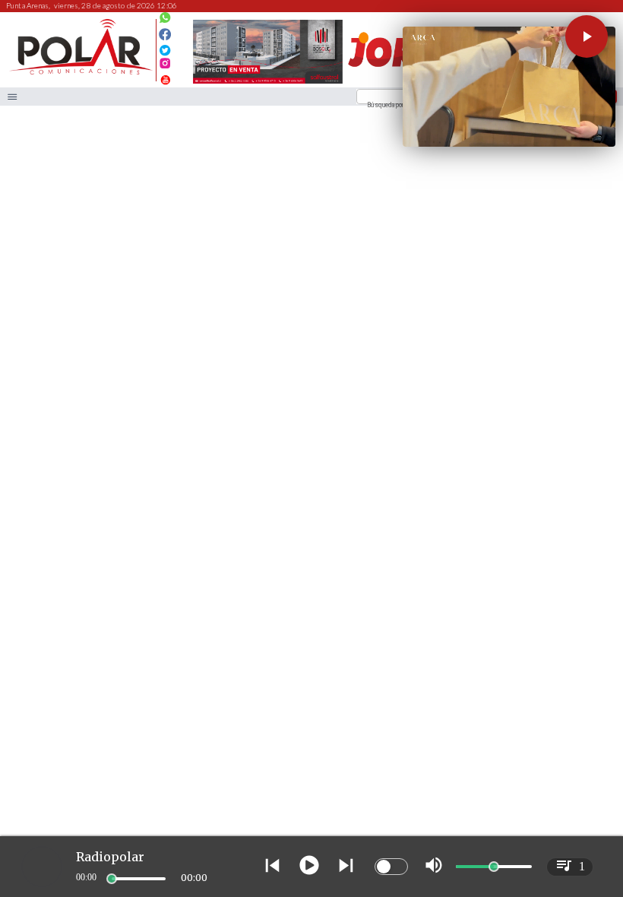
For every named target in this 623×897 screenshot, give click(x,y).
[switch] (391, 866)
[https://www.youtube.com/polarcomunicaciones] (165, 77)
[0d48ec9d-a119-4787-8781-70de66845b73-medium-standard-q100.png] (81, 72)
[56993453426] (165, 21)
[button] (586, 36)
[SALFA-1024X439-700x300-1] (268, 83)
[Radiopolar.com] (12, 96)
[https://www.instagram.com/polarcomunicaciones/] (165, 65)
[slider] (111, 878)
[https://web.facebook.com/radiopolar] (165, 34)
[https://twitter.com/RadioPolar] (165, 46)
